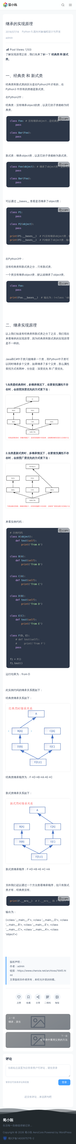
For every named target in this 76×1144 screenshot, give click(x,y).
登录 (64, 1082)
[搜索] (63, 5)
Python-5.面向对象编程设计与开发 (41, 31)
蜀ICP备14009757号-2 (21, 1138)
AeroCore (38, 1132)
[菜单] (70, 5)
